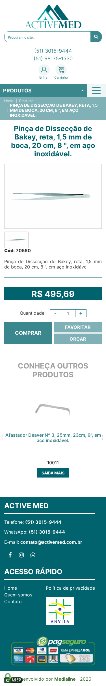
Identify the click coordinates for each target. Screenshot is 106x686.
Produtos (17, 91)
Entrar (44, 77)
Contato (13, 601)
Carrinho (61, 77)
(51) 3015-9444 (53, 51)
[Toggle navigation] (97, 90)
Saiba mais (53, 472)
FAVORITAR (78, 327)
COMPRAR (28, 333)
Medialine (65, 679)
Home (9, 101)
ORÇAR (78, 339)
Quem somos (18, 595)
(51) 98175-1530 (53, 58)
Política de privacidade (70, 588)
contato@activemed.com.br (51, 542)
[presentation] (2, 437)
